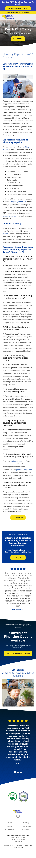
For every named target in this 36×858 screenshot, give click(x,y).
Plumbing (26, 823)
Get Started (18, 518)
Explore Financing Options (18, 654)
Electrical (9, 826)
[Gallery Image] (10, 684)
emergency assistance (18, 202)
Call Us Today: (18, 12)
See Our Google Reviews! (18, 8)
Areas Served (26, 829)
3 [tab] (21, 772)
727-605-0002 (18, 841)
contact (5, 234)
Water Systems (9, 829)
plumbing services (9, 216)
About (10, 823)
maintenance (16, 461)
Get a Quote (18, 558)
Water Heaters (26, 826)
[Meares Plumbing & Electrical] (8, 17)
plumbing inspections (24, 469)
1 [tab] (15, 772)
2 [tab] (18, 772)
